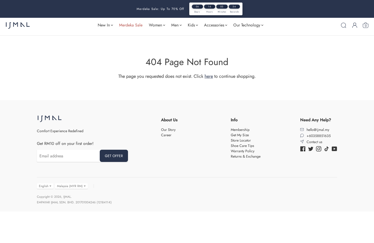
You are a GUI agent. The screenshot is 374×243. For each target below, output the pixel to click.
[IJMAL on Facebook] (303, 148)
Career (166, 135)
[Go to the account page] (355, 25)
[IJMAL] (18, 25)
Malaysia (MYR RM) (70, 186)
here (209, 76)
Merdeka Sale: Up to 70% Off (160, 9)
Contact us (314, 141)
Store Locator (241, 140)
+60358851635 (319, 135)
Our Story (168, 129)
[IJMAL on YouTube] (334, 148)
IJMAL (67, 196)
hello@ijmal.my (318, 129)
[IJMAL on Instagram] (318, 148)
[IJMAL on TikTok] (326, 148)
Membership (240, 129)
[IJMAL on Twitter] (310, 148)
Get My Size (240, 135)
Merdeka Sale (130, 25)
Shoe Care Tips (242, 145)
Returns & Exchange (246, 156)
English (43, 186)
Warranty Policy (242, 151)
